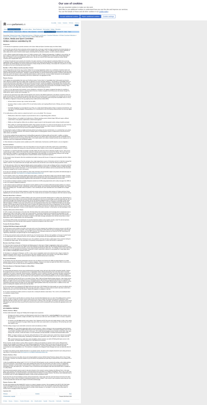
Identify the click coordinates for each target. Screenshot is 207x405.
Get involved (46, 29)
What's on (25, 31)
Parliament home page (15, 35)
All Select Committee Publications (68, 35)
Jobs (32, 401)
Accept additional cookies (69, 16)
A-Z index (5, 401)
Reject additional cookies (90, 16)
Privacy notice (51, 401)
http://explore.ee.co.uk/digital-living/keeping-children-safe (30, 173)
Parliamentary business (14, 29)
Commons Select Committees (10, 36)
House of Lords (17, 31)
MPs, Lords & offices (26, 29)
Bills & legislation (32, 31)
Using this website (38, 401)
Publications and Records (40, 35)
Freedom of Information (24, 401)
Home (5, 29)
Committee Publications (52, 35)
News (65, 31)
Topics (69, 31)
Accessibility (53, 22)
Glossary (10, 401)
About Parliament (37, 29)
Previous (5, 393)
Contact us (77, 22)
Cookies (59, 22)
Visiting (52, 29)
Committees (40, 31)
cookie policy (103, 11)
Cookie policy (58, 401)
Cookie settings (108, 16)
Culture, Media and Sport (24, 36)
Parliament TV (59, 31)
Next (70, 393)
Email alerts (65, 22)
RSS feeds (71, 22)
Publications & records (50, 31)
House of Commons (8, 31)
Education (58, 29)
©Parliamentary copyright (9, 396)
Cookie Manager (66, 401)
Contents (37, 393)
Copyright (45, 401)
